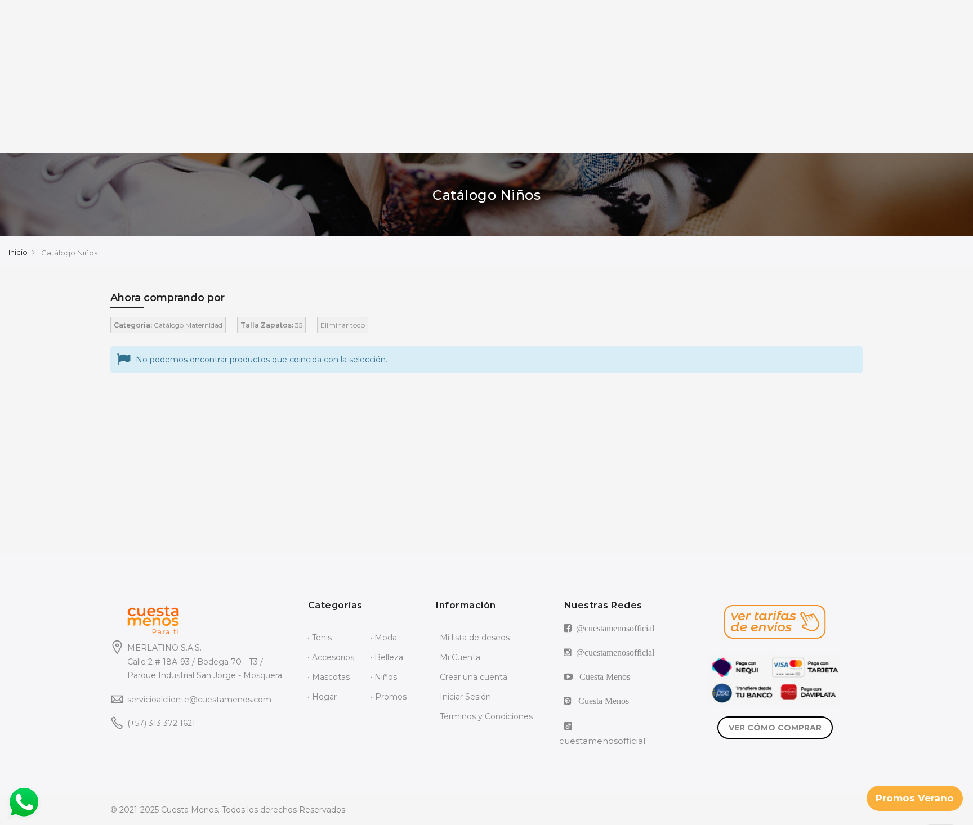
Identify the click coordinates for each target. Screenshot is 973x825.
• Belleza (386, 657)
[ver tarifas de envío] (775, 621)
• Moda (383, 638)
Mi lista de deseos (475, 638)
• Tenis (319, 638)
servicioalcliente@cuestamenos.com (199, 699)
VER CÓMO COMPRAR (775, 728)
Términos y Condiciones (486, 716)
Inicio (18, 252)
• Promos (389, 697)
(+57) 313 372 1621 (161, 723)
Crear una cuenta (473, 677)
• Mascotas (328, 677)
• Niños (383, 677)
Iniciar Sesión (465, 697)
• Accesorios (330, 657)
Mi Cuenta (460, 657)
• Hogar (322, 697)
